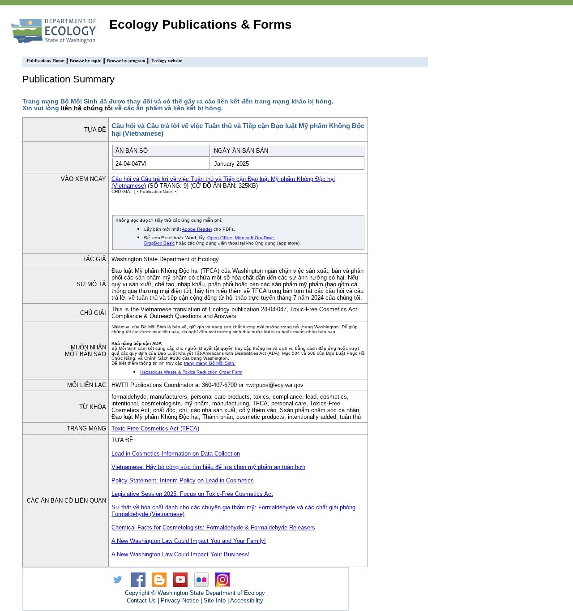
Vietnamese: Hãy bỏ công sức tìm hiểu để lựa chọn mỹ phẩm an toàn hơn (208, 467)
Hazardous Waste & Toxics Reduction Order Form (191, 372)
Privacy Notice (180, 600)
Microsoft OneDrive (254, 237)
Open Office (219, 237)
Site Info (215, 600)
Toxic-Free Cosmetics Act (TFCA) (155, 428)
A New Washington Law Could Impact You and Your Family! (188, 541)
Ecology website (166, 60)
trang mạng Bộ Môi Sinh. (209, 363)
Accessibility (246, 600)
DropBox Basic (159, 243)
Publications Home (45, 60)
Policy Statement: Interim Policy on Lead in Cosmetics (182, 480)
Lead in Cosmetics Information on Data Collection (175, 453)
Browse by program (126, 60)
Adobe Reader (197, 229)
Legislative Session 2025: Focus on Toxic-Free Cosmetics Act (192, 494)
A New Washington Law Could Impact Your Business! (180, 554)
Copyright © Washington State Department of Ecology (195, 592)
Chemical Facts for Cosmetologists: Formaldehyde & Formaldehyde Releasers (213, 527)
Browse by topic (85, 60)
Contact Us (141, 600)
